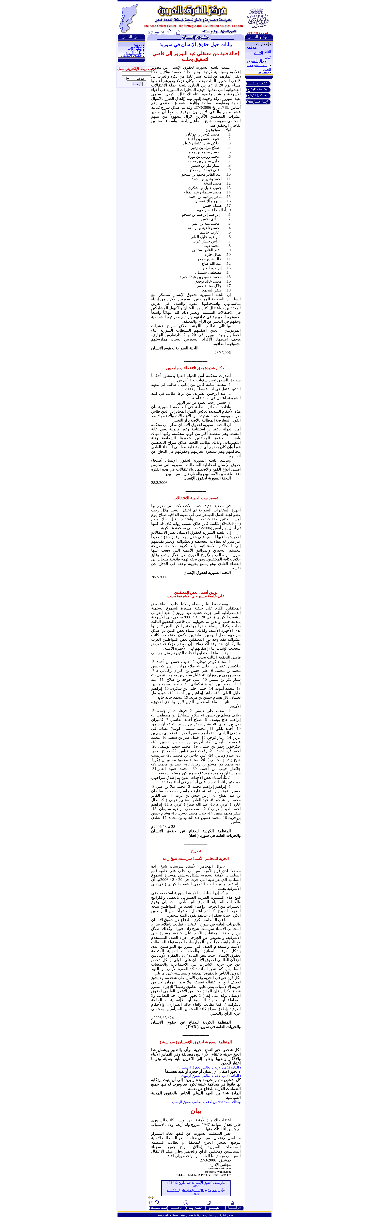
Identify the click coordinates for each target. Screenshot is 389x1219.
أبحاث (258, 53)
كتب (268, 58)
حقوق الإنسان (131, 55)
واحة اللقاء (134, 53)
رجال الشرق (256, 61)
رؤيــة (137, 44)
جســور (263, 72)
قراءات (136, 50)
